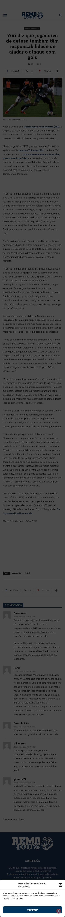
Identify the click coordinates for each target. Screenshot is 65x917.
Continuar (32, 909)
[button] (60, 884)
